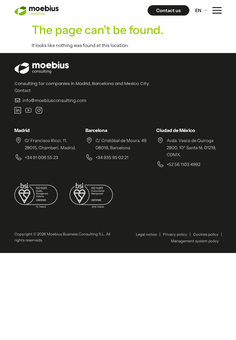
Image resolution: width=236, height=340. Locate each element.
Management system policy (195, 241)
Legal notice (146, 234)
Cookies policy (205, 234)
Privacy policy (175, 234)
